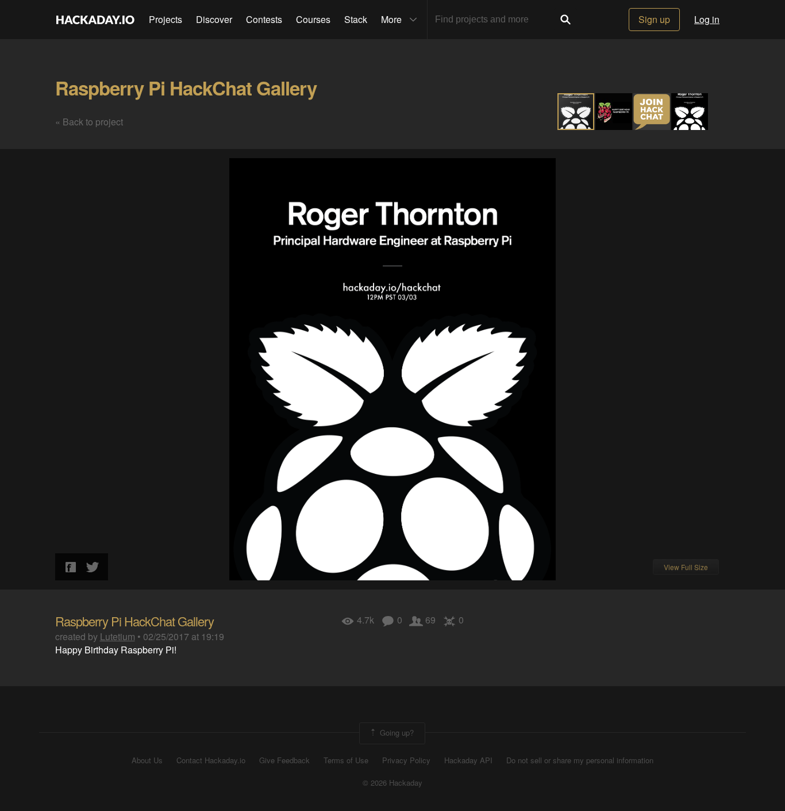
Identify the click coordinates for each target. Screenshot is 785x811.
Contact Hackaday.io (210, 760)
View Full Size (686, 567)
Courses (313, 19)
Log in (706, 19)
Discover (214, 19)
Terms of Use (346, 760)
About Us (147, 760)
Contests (264, 19)
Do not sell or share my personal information (579, 760)
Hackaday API (468, 760)
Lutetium (117, 636)
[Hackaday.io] (95, 19)
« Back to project (89, 121)
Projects (165, 19)
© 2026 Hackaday (392, 783)
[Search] (565, 19)
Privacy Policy (406, 760)
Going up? (396, 732)
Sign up (654, 19)
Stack (355, 19)
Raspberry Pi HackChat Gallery (186, 87)
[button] (614, 111)
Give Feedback (284, 760)
